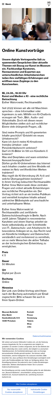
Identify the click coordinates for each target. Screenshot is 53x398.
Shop (29, 324)
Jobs (29, 327)
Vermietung (32, 318)
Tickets (30, 321)
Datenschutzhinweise (42, 336)
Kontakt (30, 312)
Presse (30, 315)
